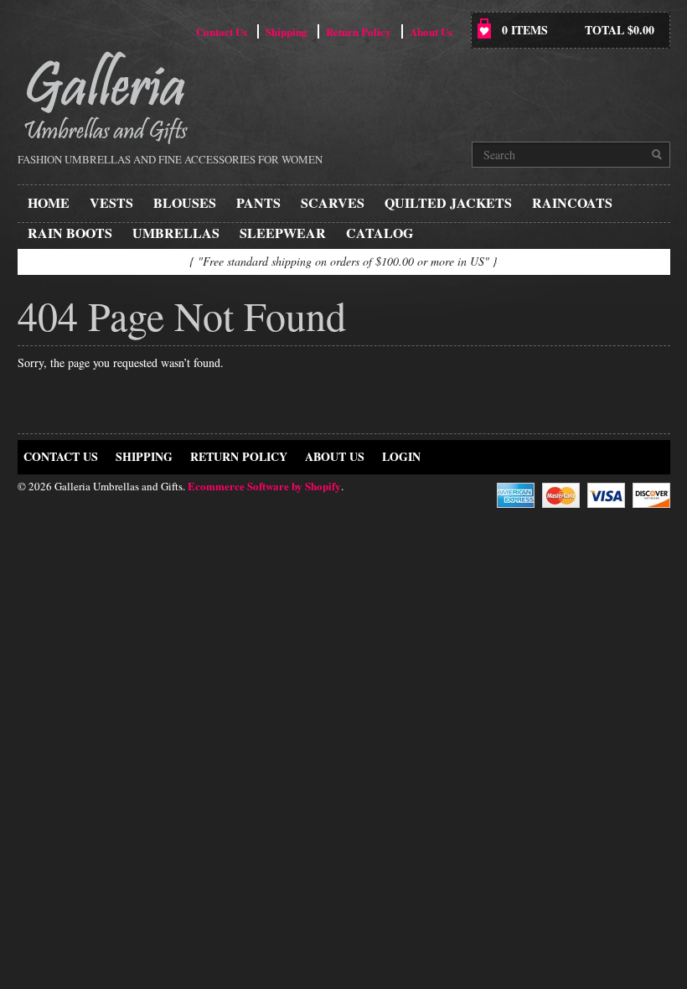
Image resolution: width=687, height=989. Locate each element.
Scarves (332, 202)
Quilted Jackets (448, 202)
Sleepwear (283, 232)
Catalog (379, 232)
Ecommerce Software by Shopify (264, 486)
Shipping (286, 31)
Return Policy (358, 31)
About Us (431, 31)
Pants (258, 202)
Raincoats (572, 202)
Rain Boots (70, 232)
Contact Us (221, 31)
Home (49, 202)
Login (401, 456)
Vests (111, 202)
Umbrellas (176, 232)
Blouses (184, 202)
